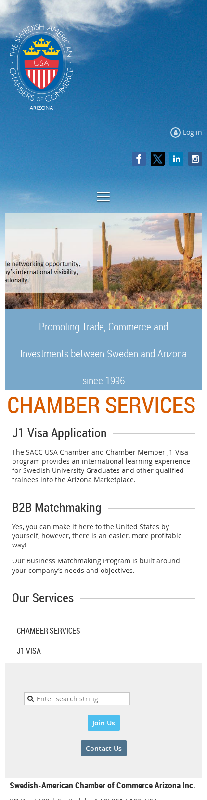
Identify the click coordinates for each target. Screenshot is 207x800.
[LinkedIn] (176, 159)
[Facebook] (139, 159)
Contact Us (104, 748)
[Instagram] (195, 159)
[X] (158, 159)
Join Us (103, 722)
